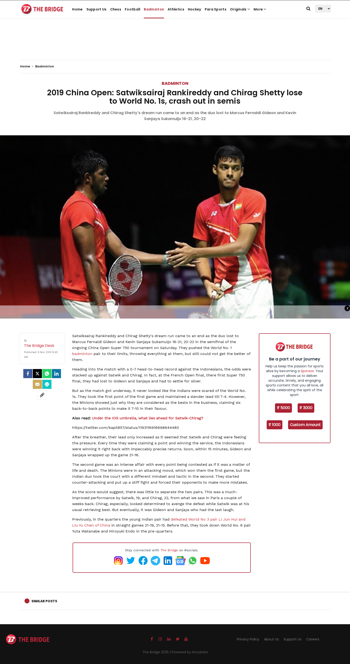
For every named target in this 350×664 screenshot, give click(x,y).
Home (77, 9)
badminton (83, 353)
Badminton (154, 9)
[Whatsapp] (47, 373)
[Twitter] (37, 373)
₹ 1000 (274, 424)
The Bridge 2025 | (157, 652)
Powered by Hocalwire (190, 652)
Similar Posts (44, 601)
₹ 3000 (306, 408)
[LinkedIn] (56, 373)
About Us (271, 639)
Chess (115, 9)
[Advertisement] (175, 45)
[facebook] (28, 373)
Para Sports (215, 9)
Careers (312, 639)
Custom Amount (305, 424)
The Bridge (169, 550)
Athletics (176, 9)
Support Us (96, 9)
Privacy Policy (248, 639)
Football (132, 9)
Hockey (194, 9)
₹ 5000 (283, 408)
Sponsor (307, 371)
